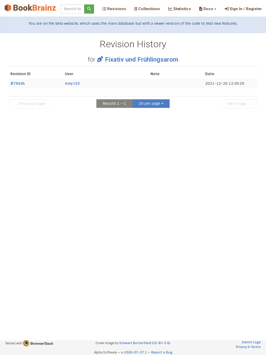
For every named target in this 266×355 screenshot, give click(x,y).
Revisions (116, 8)
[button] (207, 9)
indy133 (72, 83)
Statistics (181, 8)
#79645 (17, 83)
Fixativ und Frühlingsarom (141, 59)
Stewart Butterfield (135, 343)
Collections (148, 8)
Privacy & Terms (248, 347)
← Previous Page (30, 103)
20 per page (149, 103)
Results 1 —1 (114, 103)
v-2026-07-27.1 (134, 352)
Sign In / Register (245, 8)
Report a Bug (161, 352)
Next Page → (239, 103)
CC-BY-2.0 (161, 343)
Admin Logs (251, 342)
